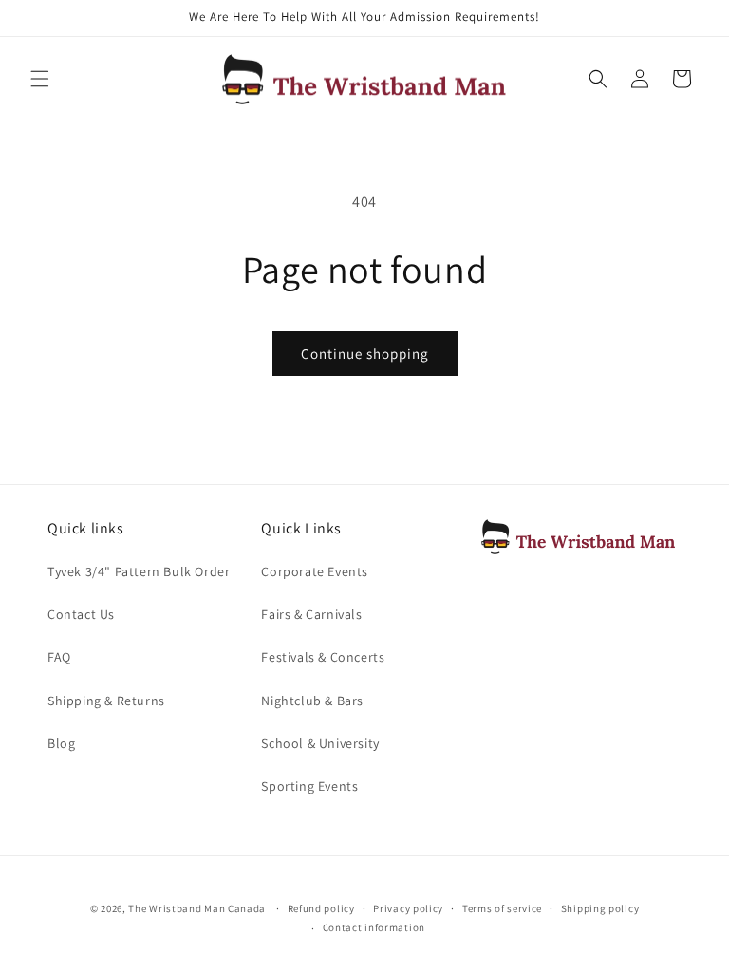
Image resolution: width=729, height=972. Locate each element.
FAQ (59, 656)
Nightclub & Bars (312, 700)
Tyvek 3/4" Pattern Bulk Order (138, 571)
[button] (40, 79)
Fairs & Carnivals (311, 614)
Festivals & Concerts (322, 656)
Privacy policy (408, 908)
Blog (61, 743)
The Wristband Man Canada (197, 908)
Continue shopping (365, 354)
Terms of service (502, 908)
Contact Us (81, 614)
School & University (320, 743)
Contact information (374, 927)
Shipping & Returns (106, 700)
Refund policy (321, 908)
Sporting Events (309, 785)
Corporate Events (314, 571)
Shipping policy (600, 908)
